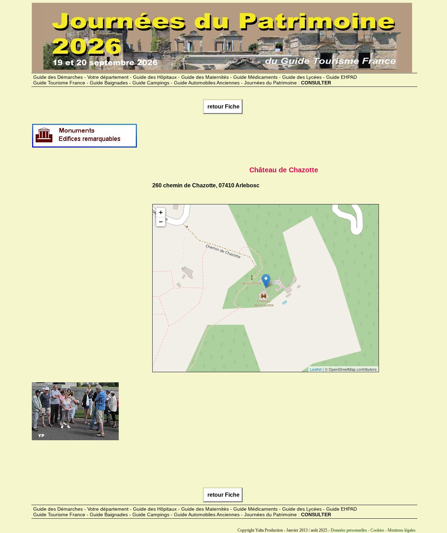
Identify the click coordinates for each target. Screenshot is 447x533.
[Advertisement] (265, 138)
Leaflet (316, 369)
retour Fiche (223, 107)
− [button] (161, 221)
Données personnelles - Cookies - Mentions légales (373, 530)
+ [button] (161, 212)
